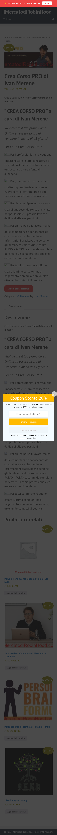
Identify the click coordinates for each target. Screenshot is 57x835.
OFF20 (47, 3)
